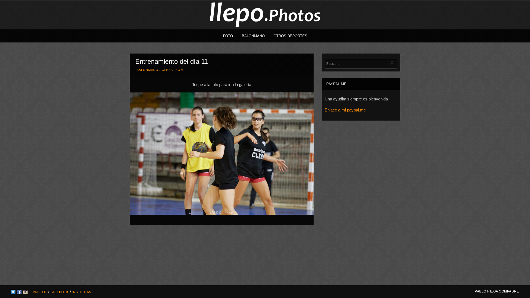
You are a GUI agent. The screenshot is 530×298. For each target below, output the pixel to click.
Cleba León (172, 69)
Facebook (59, 292)
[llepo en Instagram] (25, 292)
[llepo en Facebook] (19, 292)
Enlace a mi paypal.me (345, 110)
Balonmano (253, 36)
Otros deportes (290, 36)
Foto (228, 36)
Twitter (39, 292)
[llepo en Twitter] (13, 292)
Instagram (82, 292)
